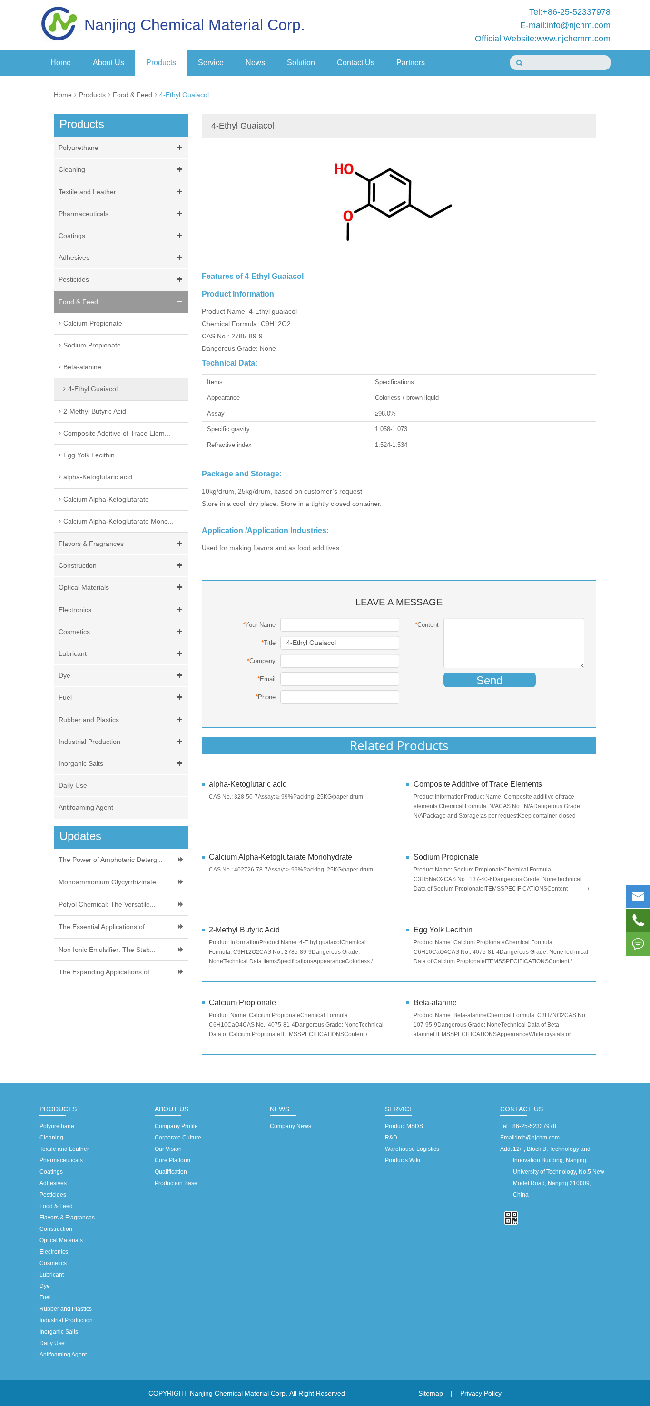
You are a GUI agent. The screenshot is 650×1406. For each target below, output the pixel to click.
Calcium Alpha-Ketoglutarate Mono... (118, 521)
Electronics (75, 610)
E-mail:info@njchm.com (565, 25)
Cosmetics (74, 631)
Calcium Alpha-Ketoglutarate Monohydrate (280, 857)
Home (60, 63)
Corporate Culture (178, 1137)
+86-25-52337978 (532, 1126)
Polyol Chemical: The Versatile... (107, 904)
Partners (410, 63)
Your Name (259, 624)
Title (268, 642)
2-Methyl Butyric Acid (94, 411)
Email (266, 679)
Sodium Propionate (92, 345)
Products (161, 63)
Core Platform (172, 1160)
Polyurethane (78, 147)
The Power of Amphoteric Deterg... (111, 859)
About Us (108, 63)
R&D (391, 1137)
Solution (301, 63)
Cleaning (72, 169)
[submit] (519, 63)
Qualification (171, 1171)
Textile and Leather (87, 192)
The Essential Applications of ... (105, 927)
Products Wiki (402, 1160)
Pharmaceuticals (83, 214)
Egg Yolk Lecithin (89, 455)
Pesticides (74, 279)
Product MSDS (404, 1126)
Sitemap (430, 1393)
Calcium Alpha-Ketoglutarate (106, 499)
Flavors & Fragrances (91, 543)
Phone (266, 697)
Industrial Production (89, 741)
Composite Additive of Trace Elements (479, 784)
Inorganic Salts (81, 763)
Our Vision (168, 1149)
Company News (290, 1126)
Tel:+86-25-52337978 (570, 12)
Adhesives (74, 257)
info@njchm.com (538, 1137)
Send (489, 680)
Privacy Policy (481, 1393)
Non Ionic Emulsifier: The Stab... (107, 949)
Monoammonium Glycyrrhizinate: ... (112, 882)
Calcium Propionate (92, 323)
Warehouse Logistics (412, 1149)
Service (211, 63)
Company (261, 660)
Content (427, 624)
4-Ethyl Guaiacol (184, 95)
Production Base (176, 1183)
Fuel (65, 697)
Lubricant (73, 653)
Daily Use (73, 785)
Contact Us (355, 63)
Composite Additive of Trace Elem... (116, 433)
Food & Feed (132, 95)
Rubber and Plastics (89, 719)
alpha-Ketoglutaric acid (97, 477)
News (255, 63)
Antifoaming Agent (86, 807)
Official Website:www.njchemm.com (543, 38)
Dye (64, 675)
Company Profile (176, 1126)
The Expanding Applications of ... (108, 972)
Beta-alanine (82, 367)
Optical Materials (84, 587)
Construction (78, 565)
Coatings (72, 235)
